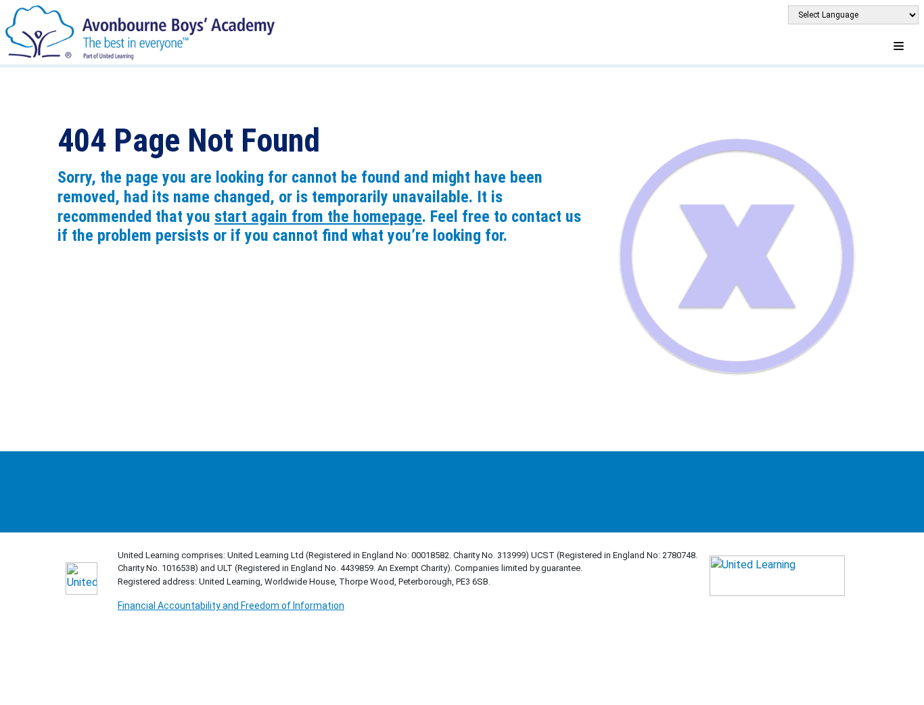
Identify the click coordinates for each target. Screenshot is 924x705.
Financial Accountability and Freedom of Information (231, 605)
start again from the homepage (318, 216)
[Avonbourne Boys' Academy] (142, 31)
